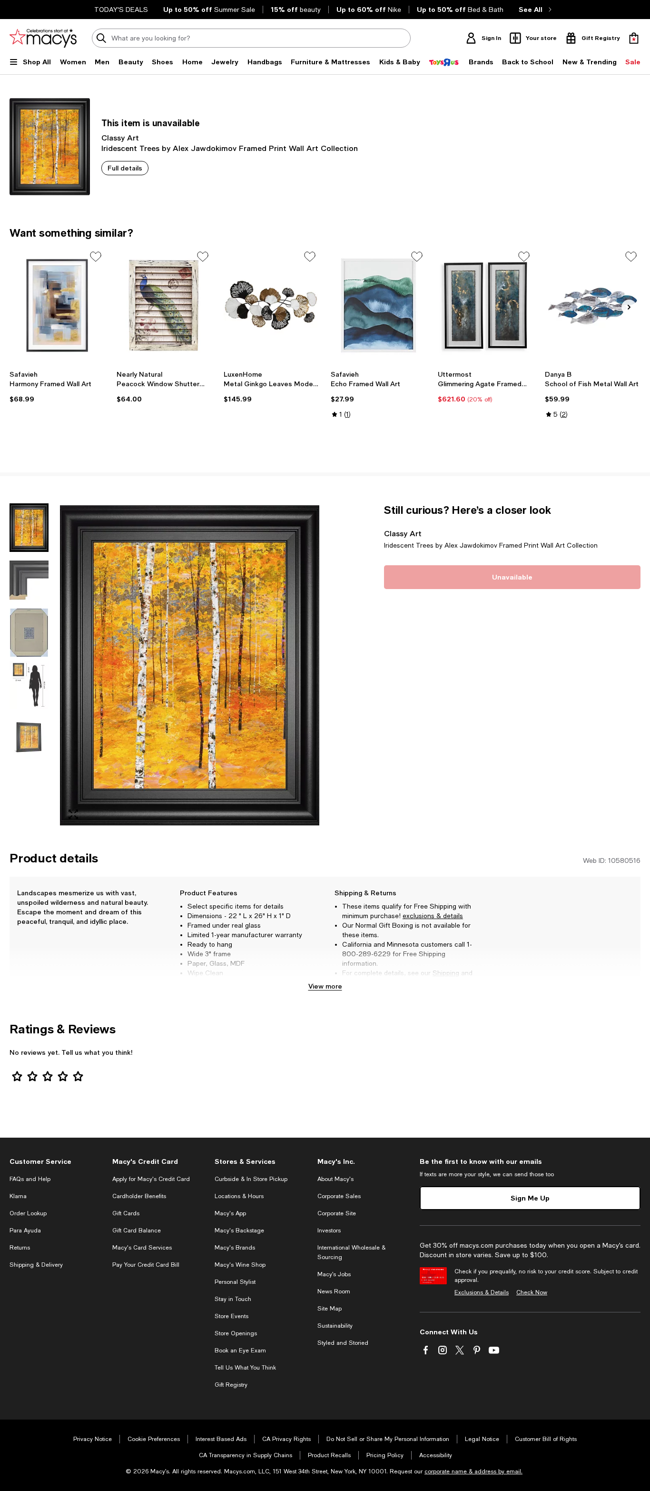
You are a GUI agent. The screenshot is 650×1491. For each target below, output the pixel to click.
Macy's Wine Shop (240, 1264)
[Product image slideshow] (189, 665)
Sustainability (335, 1325)
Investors (329, 1230)
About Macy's (335, 1179)
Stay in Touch (233, 1299)
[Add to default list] (95, 256)
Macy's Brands (235, 1247)
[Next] (629, 307)
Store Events (231, 1316)
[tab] (29, 527)
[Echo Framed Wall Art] (378, 305)
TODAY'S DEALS (121, 9)
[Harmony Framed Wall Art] (57, 305)
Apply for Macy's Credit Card (151, 1179)
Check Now (531, 1292)
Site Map (329, 1308)
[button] (164, 665)
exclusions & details (433, 916)
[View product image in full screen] (73, 814)
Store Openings (236, 1333)
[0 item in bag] (633, 38)
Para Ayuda (25, 1230)
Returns (354, 982)
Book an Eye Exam (240, 1350)
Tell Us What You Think (245, 1367)
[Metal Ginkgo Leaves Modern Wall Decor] (271, 305)
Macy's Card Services (142, 1247)
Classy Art (120, 137)
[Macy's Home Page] (43, 38)
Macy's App (230, 1213)
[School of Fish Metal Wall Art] (592, 305)
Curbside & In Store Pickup (251, 1179)
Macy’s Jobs (334, 1274)
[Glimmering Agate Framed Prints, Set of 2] (485, 305)
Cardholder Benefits (139, 1196)
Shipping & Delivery (36, 1264)
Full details (125, 168)
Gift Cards (125, 1213)
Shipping (446, 973)
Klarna (18, 1196)
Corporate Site (336, 1213)
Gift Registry (231, 1384)
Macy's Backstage (239, 1230)
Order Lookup (28, 1213)
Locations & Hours (239, 1196)
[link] (57, 387)
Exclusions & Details (481, 1292)
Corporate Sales (339, 1196)
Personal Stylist (235, 1282)
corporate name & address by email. (473, 1471)
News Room (333, 1291)
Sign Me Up (530, 1198)
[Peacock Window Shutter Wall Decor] (164, 305)
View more (325, 986)
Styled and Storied (342, 1343)
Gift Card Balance (136, 1230)
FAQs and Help (30, 1179)
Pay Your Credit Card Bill (145, 1264)
